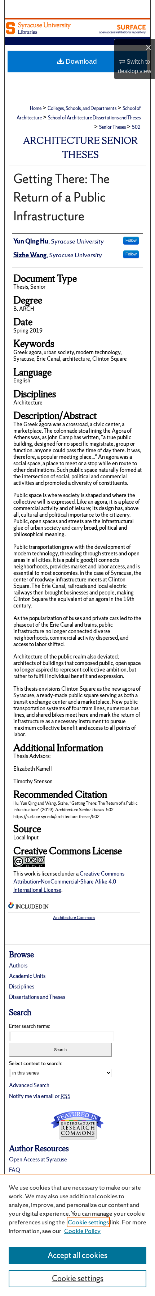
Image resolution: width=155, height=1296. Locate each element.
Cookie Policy (82, 1231)
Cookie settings (88, 1222)
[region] (77, 1235)
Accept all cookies (77, 1255)
